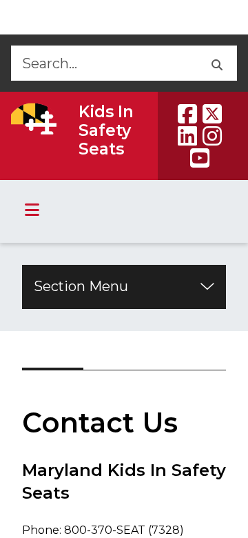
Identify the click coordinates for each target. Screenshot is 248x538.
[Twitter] (212, 114)
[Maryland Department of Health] (33, 118)
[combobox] (103, 63)
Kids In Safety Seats (106, 130)
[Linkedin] (187, 136)
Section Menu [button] (81, 286)
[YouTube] (199, 158)
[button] (216, 63)
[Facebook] (187, 114)
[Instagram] (212, 136)
